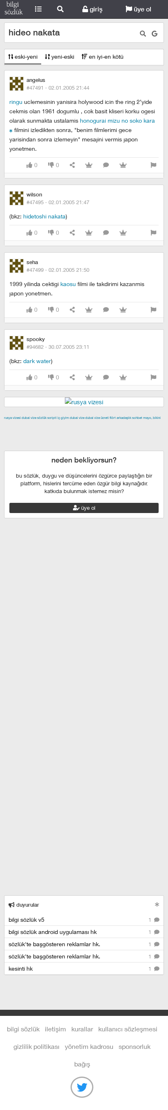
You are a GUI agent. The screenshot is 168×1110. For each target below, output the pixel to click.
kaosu (68, 283)
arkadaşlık (124, 418)
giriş (95, 9)
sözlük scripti (47, 418)
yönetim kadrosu (89, 1046)
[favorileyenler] (123, 165)
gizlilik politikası (36, 1046)
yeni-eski (62, 56)
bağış (82, 1064)
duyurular (27, 905)
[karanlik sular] (11, 129)
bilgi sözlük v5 (81, 919)
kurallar (82, 1029)
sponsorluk (134, 1046)
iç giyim (63, 418)
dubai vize (29, 418)
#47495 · (58, 202)
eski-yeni (25, 56)
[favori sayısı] (89, 165)
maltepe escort (58, 427)
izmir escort (20, 427)
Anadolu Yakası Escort (103, 436)
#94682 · (58, 347)
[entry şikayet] (153, 165)
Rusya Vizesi (12, 418)
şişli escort (38, 445)
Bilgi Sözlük (13, 9)
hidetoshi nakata (44, 216)
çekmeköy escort (47, 436)
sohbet (137, 418)
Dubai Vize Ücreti (97, 418)
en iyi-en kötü (105, 56)
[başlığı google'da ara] (154, 33)
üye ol (141, 9)
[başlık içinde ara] (143, 33)
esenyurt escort (75, 445)
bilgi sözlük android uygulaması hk (81, 931)
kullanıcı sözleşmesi (127, 1029)
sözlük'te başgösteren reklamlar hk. (81, 943)
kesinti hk (81, 968)
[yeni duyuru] (157, 904)
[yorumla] (106, 165)
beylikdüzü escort (123, 445)
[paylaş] (72, 165)
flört (113, 418)
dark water (37, 360)
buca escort (96, 427)
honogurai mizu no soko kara (117, 120)
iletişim (55, 1029)
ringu (15, 101)
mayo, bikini (152, 418)
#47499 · (58, 269)
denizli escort (132, 427)
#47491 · (58, 87)
